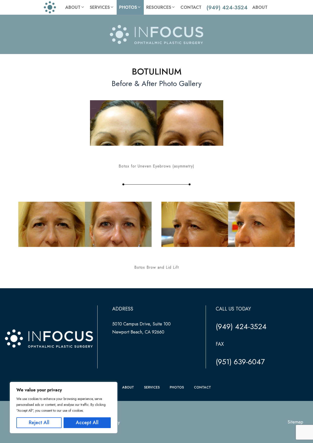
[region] (63, 407)
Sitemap (295, 422)
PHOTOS (177, 387)
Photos (128, 7)
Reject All (39, 422)
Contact (190, 7)
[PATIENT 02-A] (85, 224)
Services (100, 7)
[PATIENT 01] (156, 123)
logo (52, 7)
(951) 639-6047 (240, 361)
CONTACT (202, 387)
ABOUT (128, 387)
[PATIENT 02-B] (228, 224)
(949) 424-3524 (226, 7)
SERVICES (152, 387)
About (72, 7)
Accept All (87, 422)
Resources (158, 7)
